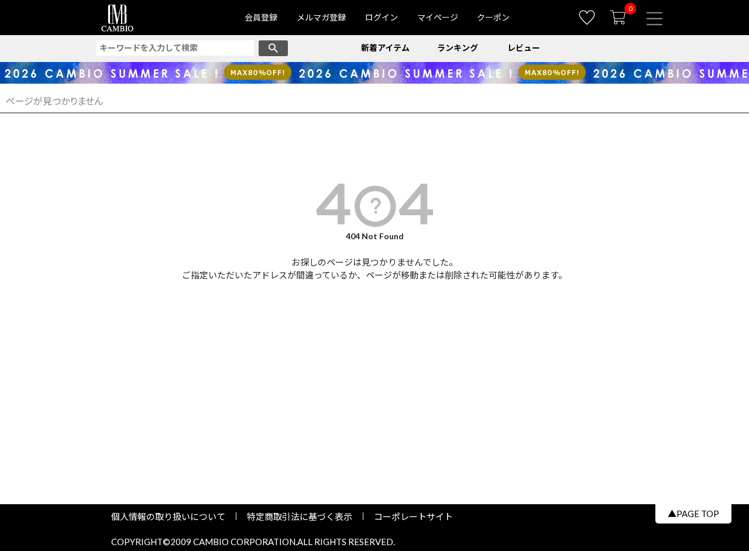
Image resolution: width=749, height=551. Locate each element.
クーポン (493, 17)
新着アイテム (385, 48)
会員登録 (261, 17)
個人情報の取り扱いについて (172, 516)
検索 (273, 48)
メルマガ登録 (321, 17)
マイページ (437, 17)
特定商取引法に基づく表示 (299, 516)
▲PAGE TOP (693, 513)
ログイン (381, 17)
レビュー (523, 48)
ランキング (457, 48)
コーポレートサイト (409, 516)
